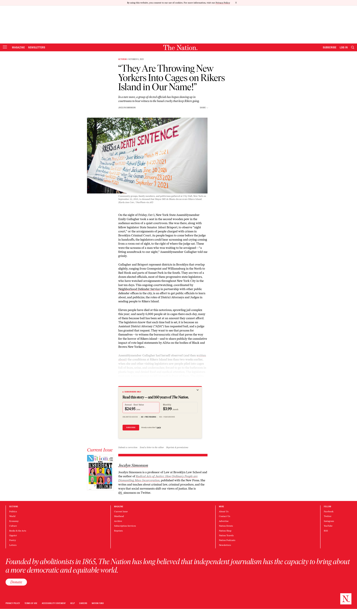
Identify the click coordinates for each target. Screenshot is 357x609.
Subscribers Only (133, 392)
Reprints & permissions (177, 447)
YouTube (328, 526)
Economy (14, 521)
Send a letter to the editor (152, 447)
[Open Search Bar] (352, 47)
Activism (122, 59)
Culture (13, 526)
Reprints (118, 530)
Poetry (12, 540)
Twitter (327, 516)
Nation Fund (98, 603)
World (12, 516)
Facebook (328, 511)
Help (72, 603)
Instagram (329, 521)
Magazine (18, 47)
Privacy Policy (223, 2)
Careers (83, 603)
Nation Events (226, 526)
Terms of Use (31, 603)
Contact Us (224, 516)
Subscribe (330, 47)
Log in (159, 427)
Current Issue (121, 511)
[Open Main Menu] (5, 47)
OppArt (13, 535)
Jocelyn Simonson (127, 107)
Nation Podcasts (227, 540)
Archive (118, 521)
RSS (326, 530)
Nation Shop (225, 530)
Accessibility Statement (54, 603)
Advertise (224, 521)
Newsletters (36, 47)
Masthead (119, 516)
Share (203, 107)
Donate (16, 582)
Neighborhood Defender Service (139, 289)
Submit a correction (127, 447)
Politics (13, 511)
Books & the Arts (17, 530)
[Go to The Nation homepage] (180, 47)
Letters (12, 545)
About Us (223, 511)
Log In (344, 47)
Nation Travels (226, 535)
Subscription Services (125, 526)
